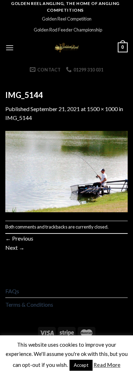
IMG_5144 (18, 117)
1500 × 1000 (102, 108)
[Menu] (9, 47)
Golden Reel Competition (67, 19)
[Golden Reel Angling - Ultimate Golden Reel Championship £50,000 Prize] (66, 47)
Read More (107, 365)
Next (14, 247)
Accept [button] (81, 365)
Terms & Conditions (29, 304)
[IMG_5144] (66, 170)
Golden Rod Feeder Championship (68, 30)
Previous (19, 238)
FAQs (12, 291)
